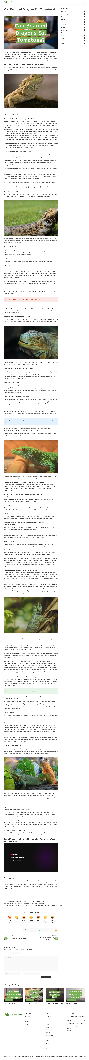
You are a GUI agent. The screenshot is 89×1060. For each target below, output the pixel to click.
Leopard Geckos (65, 30)
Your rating (7, 952)
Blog (62, 16)
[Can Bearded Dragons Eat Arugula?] (34, 995)
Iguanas (63, 27)
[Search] (84, 2)
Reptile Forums (28, 1021)
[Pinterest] (51, 930)
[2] (18, 312)
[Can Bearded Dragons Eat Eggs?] (55, 995)
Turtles (62, 38)
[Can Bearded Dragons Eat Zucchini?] (75, 995)
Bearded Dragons (65, 14)
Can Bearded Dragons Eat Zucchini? (76, 1026)
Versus (62, 43)
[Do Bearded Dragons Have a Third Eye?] (13, 995)
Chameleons (64, 22)
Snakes (63, 35)
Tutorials (63, 41)
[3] (35, 529)
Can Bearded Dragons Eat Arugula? (76, 1020)
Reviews (63, 33)
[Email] (56, 930)
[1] (38, 133)
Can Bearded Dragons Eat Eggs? (54, 1003)
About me (27, 1016)
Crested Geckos (65, 24)
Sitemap (27, 1024)
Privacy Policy (28, 1019)
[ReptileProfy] (10, 2)
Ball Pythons (64, 11)
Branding (63, 19)
